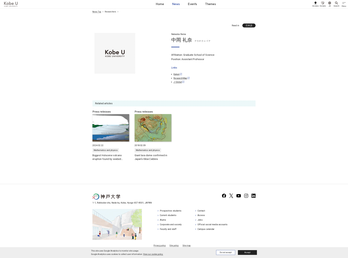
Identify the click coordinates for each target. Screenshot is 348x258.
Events (192, 4)
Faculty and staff (168, 229)
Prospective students (170, 210)
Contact (201, 210)
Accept (247, 252)
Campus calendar (206, 229)
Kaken (176, 74)
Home (160, 4)
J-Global (177, 82)
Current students (168, 215)
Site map (187, 245)
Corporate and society (171, 224)
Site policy (174, 245)
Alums (163, 220)
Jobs (200, 220)
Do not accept (226, 252)
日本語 (249, 25)
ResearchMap (180, 78)
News (176, 4)
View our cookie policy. (153, 254)
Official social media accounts (213, 224)
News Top (96, 12)
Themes (210, 4)
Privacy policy (160, 245)
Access (201, 215)
